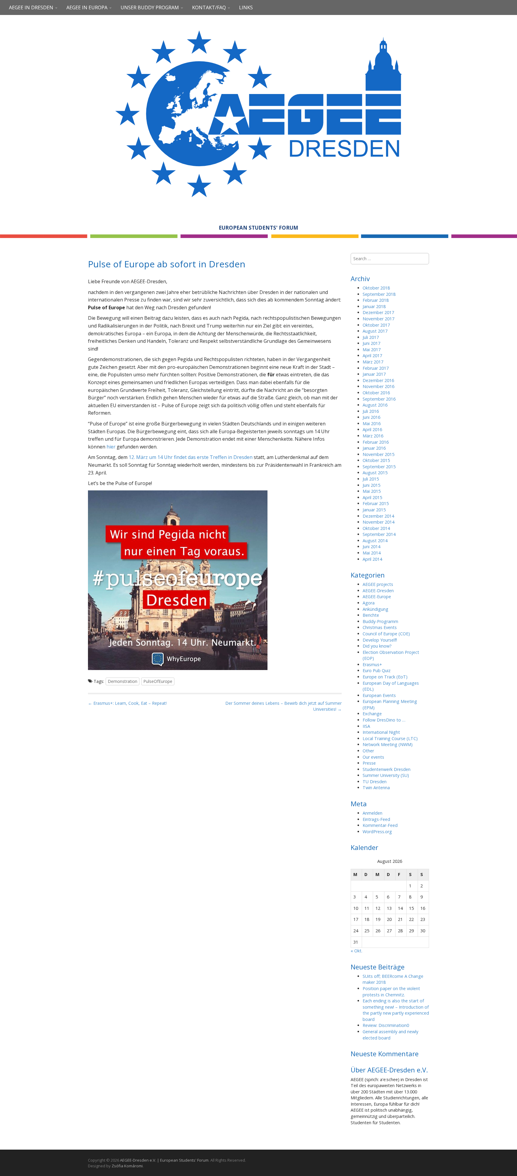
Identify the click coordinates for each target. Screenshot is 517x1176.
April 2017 (372, 355)
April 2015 (372, 497)
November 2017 (378, 319)
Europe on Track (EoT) (385, 677)
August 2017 (375, 331)
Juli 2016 (371, 411)
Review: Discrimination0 (386, 1025)
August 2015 (375, 472)
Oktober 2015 (376, 460)
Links (246, 7)
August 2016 (375, 405)
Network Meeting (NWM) (388, 744)
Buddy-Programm (380, 621)
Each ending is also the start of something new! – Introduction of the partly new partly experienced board (396, 1010)
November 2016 (378, 386)
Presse (369, 763)
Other (368, 751)
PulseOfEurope (157, 681)
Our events (373, 757)
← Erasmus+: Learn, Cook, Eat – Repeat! (127, 703)
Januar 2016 (374, 448)
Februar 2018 (376, 300)
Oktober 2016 (376, 392)
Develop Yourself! (380, 640)
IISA (366, 726)
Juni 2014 (371, 546)
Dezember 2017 (378, 312)
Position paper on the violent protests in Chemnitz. (391, 992)
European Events (379, 695)
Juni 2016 (371, 417)
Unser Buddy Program (150, 7)
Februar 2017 (376, 368)
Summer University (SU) (386, 775)
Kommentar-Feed (380, 825)
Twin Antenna (376, 787)
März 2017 (373, 362)
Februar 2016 (376, 442)
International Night (381, 732)
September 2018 (379, 294)
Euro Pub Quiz (376, 670)
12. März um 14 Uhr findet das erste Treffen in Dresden (191, 457)
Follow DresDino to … (384, 720)
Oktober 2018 (376, 288)
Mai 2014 (372, 553)
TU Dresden (375, 781)
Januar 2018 (374, 306)
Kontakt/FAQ (209, 7)
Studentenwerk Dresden (386, 769)
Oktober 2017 (376, 325)
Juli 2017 (371, 337)
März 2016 (373, 436)
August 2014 (375, 540)
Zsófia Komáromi (127, 1166)
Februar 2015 (376, 503)
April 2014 (372, 559)
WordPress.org (377, 831)
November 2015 (378, 454)
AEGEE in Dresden (31, 7)
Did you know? (377, 646)
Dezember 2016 (378, 380)
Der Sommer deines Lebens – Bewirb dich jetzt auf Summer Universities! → (283, 706)
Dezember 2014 (378, 516)
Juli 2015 (371, 479)
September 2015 (379, 466)
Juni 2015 (371, 485)
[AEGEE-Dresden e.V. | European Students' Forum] (258, 112)
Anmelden (372, 813)
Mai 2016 (372, 423)
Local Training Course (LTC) (390, 738)
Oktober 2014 (376, 528)
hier (111, 446)
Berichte (371, 615)
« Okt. (356, 951)
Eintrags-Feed (376, 819)
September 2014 (379, 534)
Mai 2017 (372, 349)
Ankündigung (375, 609)
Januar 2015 (374, 510)
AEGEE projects (378, 584)
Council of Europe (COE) (386, 634)
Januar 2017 (374, 374)
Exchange (372, 713)
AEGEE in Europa (87, 7)
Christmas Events (380, 627)
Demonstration (122, 681)
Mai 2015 (372, 491)
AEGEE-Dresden (378, 590)
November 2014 (378, 522)
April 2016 (372, 429)
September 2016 (379, 399)
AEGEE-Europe (377, 596)
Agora (369, 603)
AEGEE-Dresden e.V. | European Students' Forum (164, 1160)
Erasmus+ (372, 664)
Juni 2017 (371, 343)
